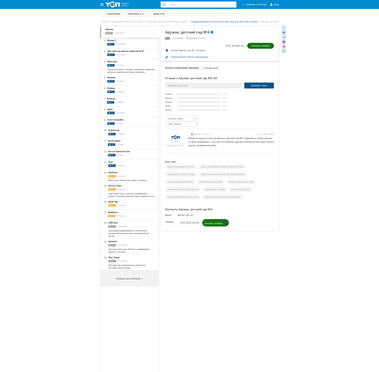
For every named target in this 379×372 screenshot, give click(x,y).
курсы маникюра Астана (180, 182)
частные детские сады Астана (183, 189)
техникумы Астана (214, 189)
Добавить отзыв (259, 85)
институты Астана (240, 189)
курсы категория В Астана (180, 166)
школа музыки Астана (211, 182)
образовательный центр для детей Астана (222, 174)
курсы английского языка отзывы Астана (222, 166)
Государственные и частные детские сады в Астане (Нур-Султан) (224, 21)
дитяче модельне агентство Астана (223, 197)
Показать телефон (260, 45)
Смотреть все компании (128, 278)
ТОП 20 (104, 21)
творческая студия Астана (181, 174)
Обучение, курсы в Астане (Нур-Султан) (166, 21)
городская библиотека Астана (182, 197)
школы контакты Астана (241, 182)
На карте (200, 50)
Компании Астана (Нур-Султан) (127, 21)
